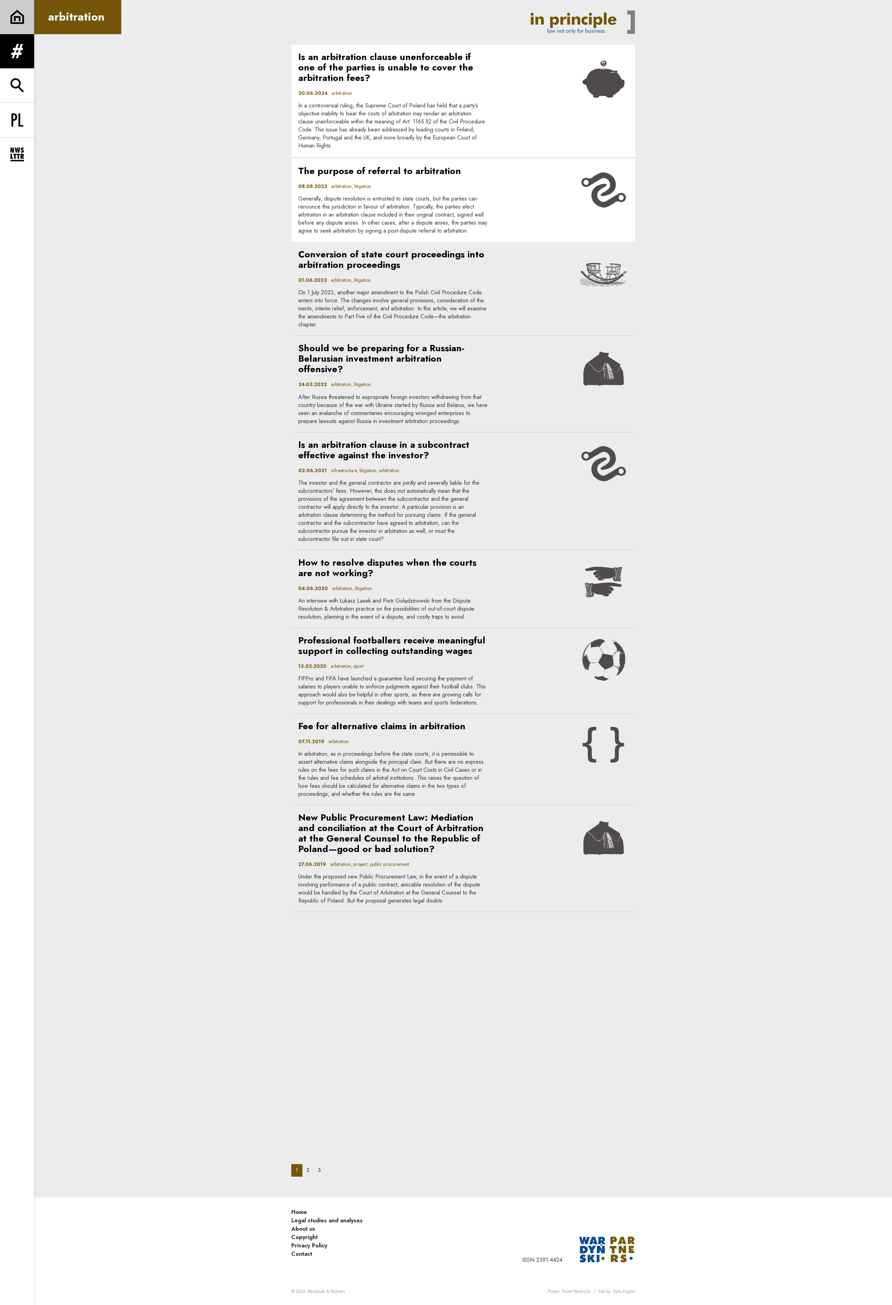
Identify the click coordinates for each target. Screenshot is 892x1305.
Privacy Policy (309, 1246)
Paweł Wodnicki (576, 1291)
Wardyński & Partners (326, 1291)
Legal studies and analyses (327, 1220)
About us (303, 1229)
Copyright (304, 1237)
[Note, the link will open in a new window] (607, 1249)
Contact (301, 1254)
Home (299, 1212)
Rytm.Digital (624, 1291)
